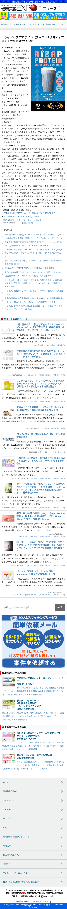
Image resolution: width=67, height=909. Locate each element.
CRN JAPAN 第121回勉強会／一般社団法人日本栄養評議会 (30, 268)
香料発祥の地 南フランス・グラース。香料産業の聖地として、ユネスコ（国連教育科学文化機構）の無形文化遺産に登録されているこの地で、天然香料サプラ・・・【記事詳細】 (33, 691)
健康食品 (33, 536)
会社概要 (7, 809)
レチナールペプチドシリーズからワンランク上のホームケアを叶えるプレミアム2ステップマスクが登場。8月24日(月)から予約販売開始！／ (34, 253)
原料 (53, 345)
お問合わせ (7, 864)
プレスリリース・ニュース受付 (16, 873)
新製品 (55, 375)
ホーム (6, 782)
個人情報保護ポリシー (12, 855)
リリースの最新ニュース (16, 319)
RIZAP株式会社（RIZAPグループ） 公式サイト (23, 217)
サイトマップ (8, 800)
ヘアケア (26, 507)
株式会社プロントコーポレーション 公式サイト (23, 220)
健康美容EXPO (22, 901)
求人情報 (7, 818)
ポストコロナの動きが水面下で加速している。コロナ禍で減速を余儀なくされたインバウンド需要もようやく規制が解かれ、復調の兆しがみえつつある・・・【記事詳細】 (33, 745)
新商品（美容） (45, 375)
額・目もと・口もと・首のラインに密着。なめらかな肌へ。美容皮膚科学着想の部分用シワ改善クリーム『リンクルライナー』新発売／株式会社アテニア (34, 283)
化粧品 (34, 401)
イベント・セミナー (57, 452)
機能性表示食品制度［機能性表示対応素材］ (22, 882)
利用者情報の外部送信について (16, 837)
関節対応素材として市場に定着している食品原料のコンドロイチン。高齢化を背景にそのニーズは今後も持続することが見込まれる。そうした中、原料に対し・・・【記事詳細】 (33, 716)
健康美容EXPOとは (11, 791)
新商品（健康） (28, 223)
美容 (62, 375)
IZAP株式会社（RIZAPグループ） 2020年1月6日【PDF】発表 (29, 213)
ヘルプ (6, 828)
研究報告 (61, 345)
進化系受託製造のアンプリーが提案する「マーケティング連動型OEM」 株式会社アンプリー (40, 736)
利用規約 (7, 846)
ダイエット (23, 536)
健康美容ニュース (41, 901)
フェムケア (33, 375)
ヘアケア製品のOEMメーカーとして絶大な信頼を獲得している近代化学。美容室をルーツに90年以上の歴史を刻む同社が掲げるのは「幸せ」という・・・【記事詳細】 (33, 765)
